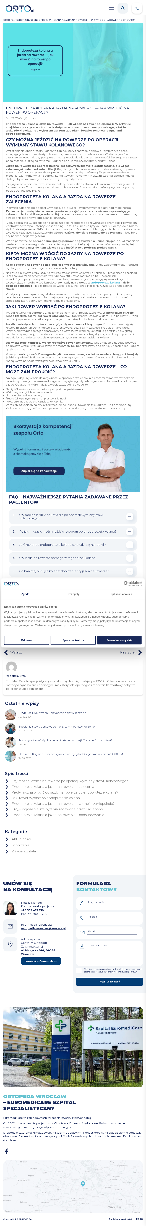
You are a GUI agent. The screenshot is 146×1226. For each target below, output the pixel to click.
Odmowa (26, 640)
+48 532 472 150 (32, 910)
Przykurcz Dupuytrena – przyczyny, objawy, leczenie (52, 712)
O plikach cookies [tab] (121, 594)
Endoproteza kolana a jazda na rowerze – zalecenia (53, 787)
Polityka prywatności (120, 1219)
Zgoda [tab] (25, 594)
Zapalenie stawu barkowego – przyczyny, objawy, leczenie (57, 726)
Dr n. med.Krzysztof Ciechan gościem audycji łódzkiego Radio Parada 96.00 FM (71, 754)
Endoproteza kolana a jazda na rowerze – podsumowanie (58, 815)
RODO (139, 1219)
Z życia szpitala (24, 851)
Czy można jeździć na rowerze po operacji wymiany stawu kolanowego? (70, 781)
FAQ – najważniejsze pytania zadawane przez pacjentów (57, 809)
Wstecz (16, 652)
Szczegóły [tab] (73, 594)
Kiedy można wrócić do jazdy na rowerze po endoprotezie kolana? (65, 792)
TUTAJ (133, 972)
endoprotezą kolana (105, 282)
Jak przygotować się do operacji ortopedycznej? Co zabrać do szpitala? (65, 740)
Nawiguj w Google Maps (41, 961)
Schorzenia (21, 845)
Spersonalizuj (71, 640)
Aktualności (21, 839)
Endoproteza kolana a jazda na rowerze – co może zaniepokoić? (63, 804)
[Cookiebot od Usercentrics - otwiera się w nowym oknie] (126, 583)
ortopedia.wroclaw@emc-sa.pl (43, 928)
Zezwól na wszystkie (119, 640)
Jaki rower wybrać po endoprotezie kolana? (47, 798)
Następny (128, 652)
